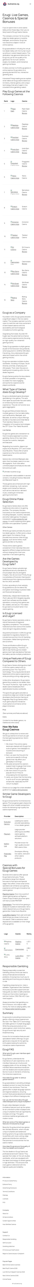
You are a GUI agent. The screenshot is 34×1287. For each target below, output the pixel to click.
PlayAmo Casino (18, 943)
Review (24, 113)
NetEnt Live (6, 845)
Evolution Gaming (7, 823)
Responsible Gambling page (15, 1009)
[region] (17, 203)
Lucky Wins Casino (19, 957)
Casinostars (7, 905)
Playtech (7, 834)
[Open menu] (30, 4)
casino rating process (20, 790)
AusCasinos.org (13, 4)
